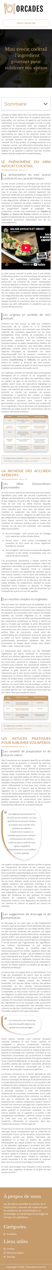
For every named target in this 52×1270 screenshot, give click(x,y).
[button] (46, 104)
